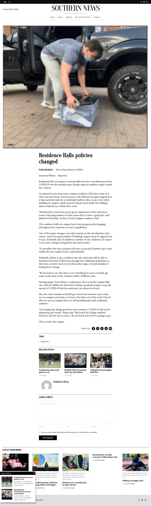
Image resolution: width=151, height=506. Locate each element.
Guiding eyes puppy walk (132, 480)
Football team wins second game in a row (49, 371)
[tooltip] (141, 2)
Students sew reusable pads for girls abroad (74, 483)
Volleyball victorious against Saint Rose (101, 371)
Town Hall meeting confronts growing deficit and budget (44, 483)
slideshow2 (45, 341)
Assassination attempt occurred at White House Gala (104, 456)
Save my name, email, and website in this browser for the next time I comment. (69, 432)
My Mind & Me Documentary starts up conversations (75, 371)
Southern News (61, 381)
